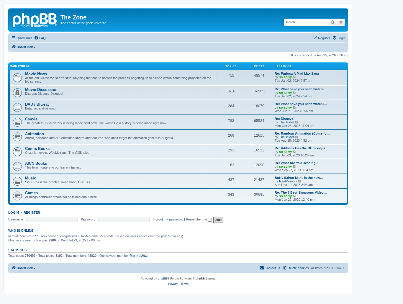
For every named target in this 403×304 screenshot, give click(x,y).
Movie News (36, 74)
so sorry (285, 77)
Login (13, 212)
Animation (34, 134)
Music (30, 178)
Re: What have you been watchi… (301, 89)
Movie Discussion (41, 89)
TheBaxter (286, 122)
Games (31, 193)
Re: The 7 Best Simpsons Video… (301, 192)
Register (32, 212)
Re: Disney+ (284, 118)
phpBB (162, 278)
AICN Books (36, 163)
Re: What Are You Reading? (296, 163)
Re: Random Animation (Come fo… (302, 133)
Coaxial (32, 119)
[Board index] (35, 19)
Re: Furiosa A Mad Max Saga (297, 73)
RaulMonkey (288, 181)
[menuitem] (40, 38)
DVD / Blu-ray (37, 104)
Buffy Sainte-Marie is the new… (299, 177)
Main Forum (19, 66)
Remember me (197, 219)
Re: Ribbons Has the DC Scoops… (301, 148)
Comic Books (37, 148)
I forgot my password (168, 219)
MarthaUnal (139, 255)
